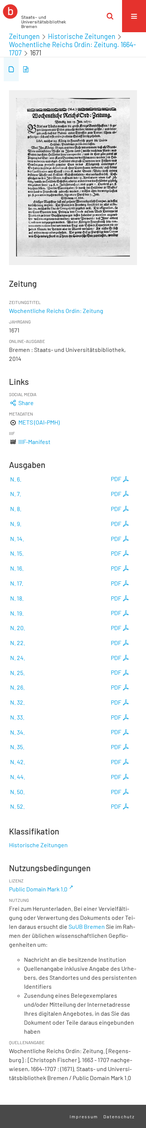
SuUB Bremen (87, 926)
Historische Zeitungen (81, 36)
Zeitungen (24, 36)
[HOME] (34, 16)
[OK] (110, 16)
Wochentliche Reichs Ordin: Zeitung (56, 310)
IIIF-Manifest (34, 441)
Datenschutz (119, 1116)
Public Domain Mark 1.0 (38, 889)
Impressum (84, 1116)
